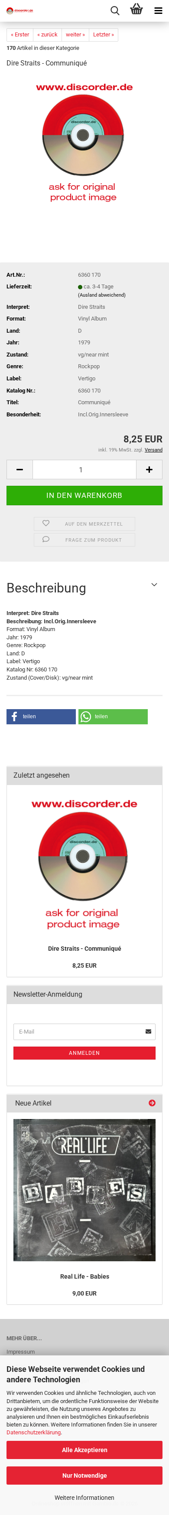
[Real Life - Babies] (84, 1190)
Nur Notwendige (84, 1475)
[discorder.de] (17, 11)
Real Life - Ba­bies (84, 1276)
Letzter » (103, 34)
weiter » (75, 34)
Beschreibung (46, 588)
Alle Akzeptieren (84, 1449)
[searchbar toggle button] (115, 11)
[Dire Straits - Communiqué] (85, 140)
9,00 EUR (84, 1293)
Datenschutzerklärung (33, 1432)
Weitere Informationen (84, 1497)
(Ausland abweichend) (102, 295)
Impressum (20, 1351)
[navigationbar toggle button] (158, 11)
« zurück (47, 34)
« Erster (20, 34)
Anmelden (84, 1053)
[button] (19, 469)
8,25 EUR (84, 965)
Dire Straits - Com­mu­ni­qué (84, 948)
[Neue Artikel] (152, 1104)
